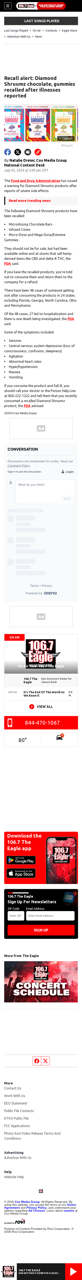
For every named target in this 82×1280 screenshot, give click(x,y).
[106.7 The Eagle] (41, 6)
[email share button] (27, 152)
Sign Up (41, 930)
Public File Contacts (19, 1111)
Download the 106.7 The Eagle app (24, 842)
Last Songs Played (16, 30)
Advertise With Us (18, 36)
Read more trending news (30, 200)
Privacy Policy (36, 1207)
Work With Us (14, 1096)
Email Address (35, 908)
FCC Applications (17, 1126)
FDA (8, 263)
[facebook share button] (7, 152)
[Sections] (7, 6)
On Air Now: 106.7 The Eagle (41, 666)
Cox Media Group (27, 1201)
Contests (51, 30)
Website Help (14, 1177)
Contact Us (12, 1088)
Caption (65, 138)
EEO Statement (15, 1103)
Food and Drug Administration (35, 181)
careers (69, 1210)
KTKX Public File (16, 1118)
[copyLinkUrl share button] (37, 152)
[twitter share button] (17, 152)
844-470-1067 (42, 723)
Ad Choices (36, 1210)
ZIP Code (13, 908)
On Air (37, 30)
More (38, 36)
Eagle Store (69, 30)
